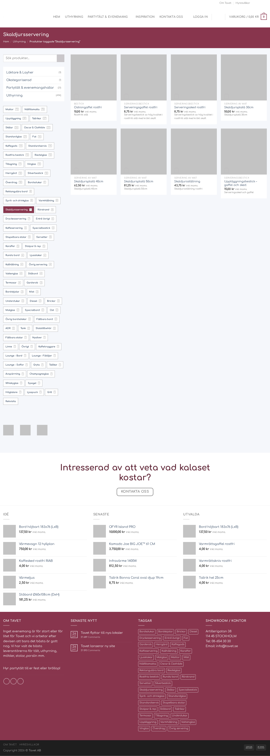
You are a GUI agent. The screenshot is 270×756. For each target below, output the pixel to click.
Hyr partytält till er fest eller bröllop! (31, 668)
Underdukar (179, 715)
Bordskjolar (165, 631)
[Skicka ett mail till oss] (261, 3)
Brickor (181, 631)
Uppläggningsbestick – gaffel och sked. (240, 183)
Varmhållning (168, 722)
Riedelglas (173, 670)
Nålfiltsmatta (147, 664)
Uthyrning (74, 16)
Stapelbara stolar (174, 702)
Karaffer (185, 651)
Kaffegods (177, 644)
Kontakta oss (171, 16)
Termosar (145, 715)
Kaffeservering (148, 651)
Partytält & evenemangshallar (30, 87)
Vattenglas (188, 722)
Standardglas (177, 696)
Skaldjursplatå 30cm (238, 107)
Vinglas (144, 728)
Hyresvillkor (243, 3)
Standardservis (149, 702)
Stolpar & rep (147, 709)
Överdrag (159, 728)
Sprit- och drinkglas (151, 696)
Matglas (162, 657)
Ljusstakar (146, 657)
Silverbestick (163, 683)
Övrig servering (178, 728)
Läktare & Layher (20, 72)
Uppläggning (147, 722)
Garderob (145, 644)
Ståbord (165, 709)
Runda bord (170, 676)
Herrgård (161, 644)
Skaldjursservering (151, 689)
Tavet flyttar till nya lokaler (102, 632)
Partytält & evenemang (108, 16)
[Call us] (265, 3)
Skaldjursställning (187, 181)
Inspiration (145, 16)
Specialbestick (188, 689)
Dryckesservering (150, 638)
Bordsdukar (146, 631)
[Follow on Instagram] (257, 3)
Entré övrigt (172, 638)
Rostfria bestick (149, 676)
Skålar (171, 689)
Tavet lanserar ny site (98, 646)
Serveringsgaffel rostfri (140, 107)
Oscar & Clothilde (171, 664)
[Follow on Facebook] (254, 3)
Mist (186, 657)
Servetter (145, 683)
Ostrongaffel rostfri (88, 107)
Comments (90, 637)
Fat (186, 638)
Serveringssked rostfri (189, 107)
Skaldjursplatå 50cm (138, 181)
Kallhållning (169, 651)
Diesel (193, 631)
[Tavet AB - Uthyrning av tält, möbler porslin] (21, 17)
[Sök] (47, 17)
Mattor (175, 657)
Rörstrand (188, 676)
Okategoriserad (18, 80)
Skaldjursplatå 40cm (88, 181)
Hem (56, 16)
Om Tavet (225, 3)
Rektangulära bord (151, 670)
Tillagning (161, 715)
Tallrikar (180, 709)
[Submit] (60, 58)
